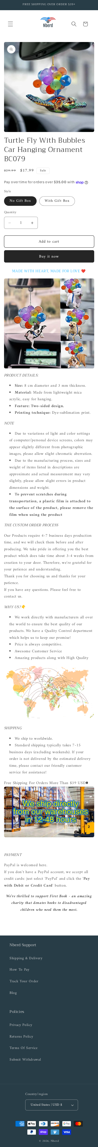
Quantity (10, 212)
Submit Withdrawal (25, 1060)
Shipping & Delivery (26, 958)
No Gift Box (20, 201)
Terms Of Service (24, 1048)
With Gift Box (57, 201)
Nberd (55, 1141)
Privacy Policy (21, 1025)
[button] (10, 24)
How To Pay (19, 970)
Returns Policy (21, 1037)
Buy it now (49, 256)
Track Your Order (24, 981)
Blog (13, 993)
